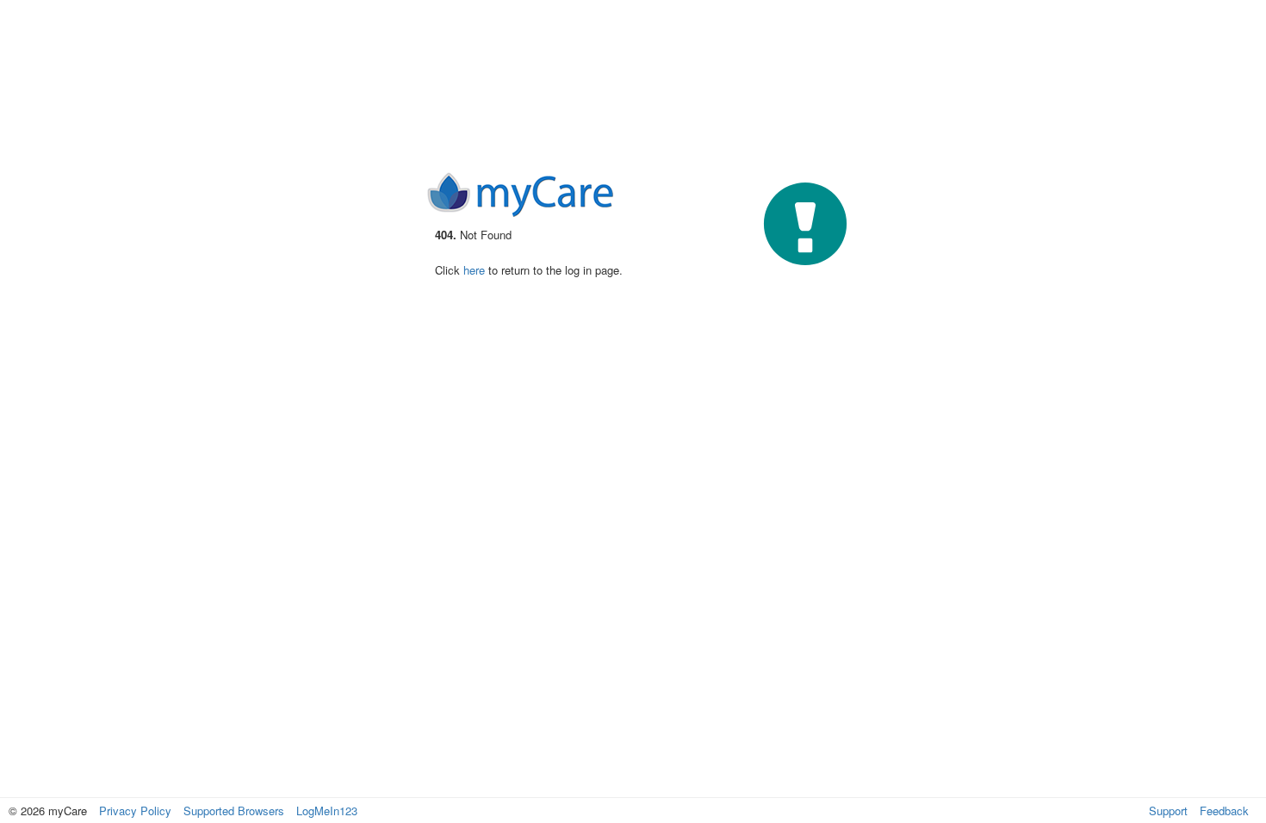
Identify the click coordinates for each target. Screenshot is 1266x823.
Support (1168, 810)
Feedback (1224, 810)
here (474, 270)
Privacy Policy (135, 810)
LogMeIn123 (326, 810)
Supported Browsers (233, 810)
